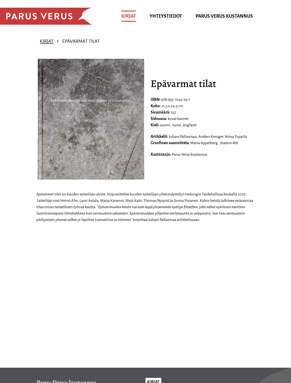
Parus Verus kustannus (224, 16)
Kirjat (128, 16)
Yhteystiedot (166, 16)
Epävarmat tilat (81, 41)
